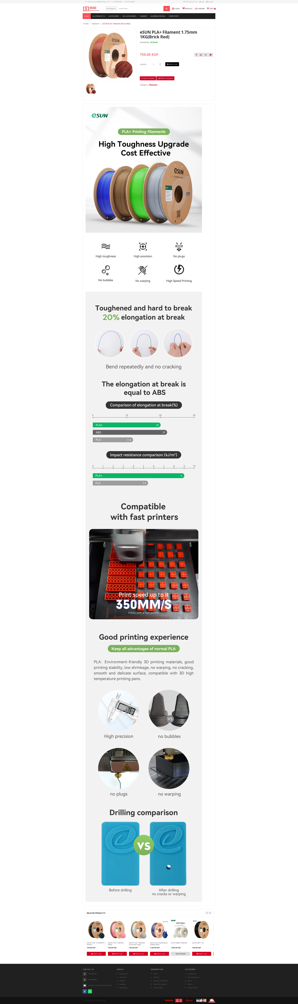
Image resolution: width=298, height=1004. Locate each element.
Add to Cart (172, 64)
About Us (156, 977)
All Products (98, 16)
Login (202, 2)
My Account (123, 974)
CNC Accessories (129, 16)
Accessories (114, 16)
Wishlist (122, 981)
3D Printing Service (191, 2)
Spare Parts (174, 16)
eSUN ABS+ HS (198, 943)
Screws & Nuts (193, 988)
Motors (190, 984)
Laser (189, 981)
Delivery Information (160, 981)
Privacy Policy (158, 988)
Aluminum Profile (158, 16)
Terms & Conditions (160, 984)
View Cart (122, 977)
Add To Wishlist (148, 78)
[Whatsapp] (90, 991)
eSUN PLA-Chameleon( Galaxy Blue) (159, 944)
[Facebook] (85, 991)
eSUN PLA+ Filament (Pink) (116, 944)
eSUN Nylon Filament (179, 943)
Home (86, 16)
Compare (122, 984)
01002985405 (117, 2)
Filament (143, 16)
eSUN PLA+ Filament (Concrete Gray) (137, 944)
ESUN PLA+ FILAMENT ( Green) (96, 944)
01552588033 (130, 2)
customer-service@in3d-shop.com (98, 2)
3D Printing (123, 988)
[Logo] (91, 8)
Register (211, 2)
